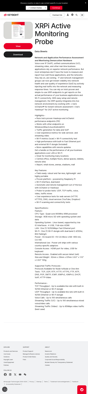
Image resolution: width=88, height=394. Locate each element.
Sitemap (39, 381)
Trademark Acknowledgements (60, 381)
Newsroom (48, 351)
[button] (68, 15)
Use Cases (7, 354)
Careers (47, 365)
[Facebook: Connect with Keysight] (5, 374)
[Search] (76, 15)
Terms (46, 381)
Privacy (31, 381)
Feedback (75, 381)
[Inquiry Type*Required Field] (81, 389)
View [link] (18, 46)
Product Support (28, 351)
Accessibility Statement (13, 384)
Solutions (7, 357)
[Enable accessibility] (4, 389)
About (47, 347)
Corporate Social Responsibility (55, 359)
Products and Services (11, 351)
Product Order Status (29, 357)
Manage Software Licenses (31, 354)
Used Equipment (9, 362)
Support (26, 347)
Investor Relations (50, 354)
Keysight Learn (8, 359)
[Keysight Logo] (12, 15)
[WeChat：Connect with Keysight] (25, 374)
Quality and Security (51, 357)
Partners (6, 365)
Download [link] (18, 54)
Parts (24, 359)
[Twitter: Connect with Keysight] (15, 374)
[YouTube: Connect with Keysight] (20, 374)
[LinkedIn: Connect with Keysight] (10, 374)
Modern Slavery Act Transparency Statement (59, 362)
